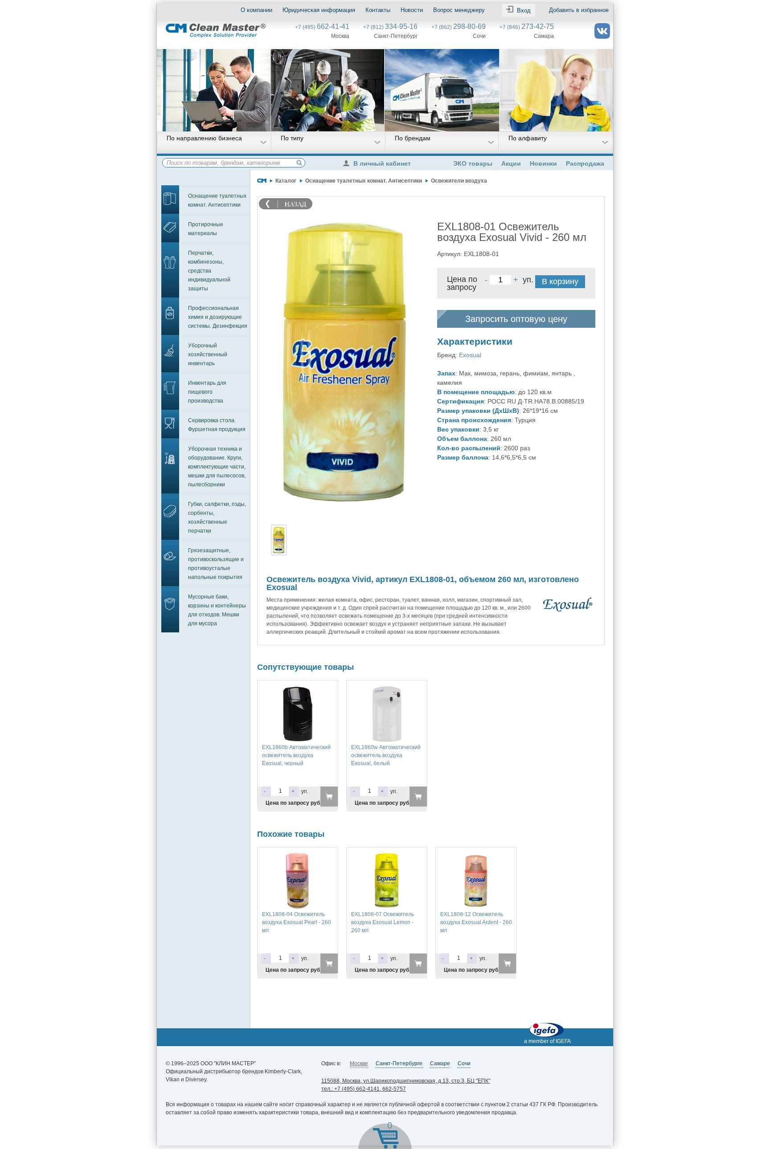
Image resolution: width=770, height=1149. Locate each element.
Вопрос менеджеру (459, 10)
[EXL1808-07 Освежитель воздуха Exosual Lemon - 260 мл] (386, 856)
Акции (511, 163)
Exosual (470, 355)
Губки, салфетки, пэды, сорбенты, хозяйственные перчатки (217, 517)
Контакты (377, 10)
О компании (256, 10)
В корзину (560, 281)
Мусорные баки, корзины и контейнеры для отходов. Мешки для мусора (217, 610)
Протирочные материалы (205, 228)
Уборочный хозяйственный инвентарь (207, 354)
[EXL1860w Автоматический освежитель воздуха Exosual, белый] (386, 689)
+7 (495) (322, 27)
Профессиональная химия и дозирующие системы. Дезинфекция (217, 317)
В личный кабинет (382, 163)
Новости (412, 10)
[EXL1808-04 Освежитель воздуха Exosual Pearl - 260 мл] (297, 856)
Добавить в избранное (579, 10)
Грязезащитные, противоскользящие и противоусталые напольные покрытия (216, 563)
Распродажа (585, 163)
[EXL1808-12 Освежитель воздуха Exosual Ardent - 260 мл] (476, 856)
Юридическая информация (319, 10)
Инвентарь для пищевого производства (207, 392)
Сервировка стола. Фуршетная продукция (217, 424)
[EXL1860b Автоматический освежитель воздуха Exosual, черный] (297, 689)
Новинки (543, 163)
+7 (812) (390, 27)
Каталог (285, 181)
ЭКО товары (472, 163)
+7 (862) (458, 27)
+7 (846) (527, 27)
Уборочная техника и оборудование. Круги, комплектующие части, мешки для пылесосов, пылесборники (217, 467)
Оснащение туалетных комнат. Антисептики (217, 200)
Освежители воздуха (459, 181)
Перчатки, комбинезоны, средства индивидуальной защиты (209, 271)
